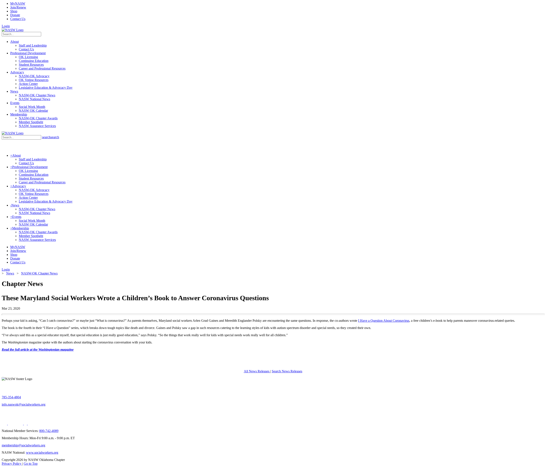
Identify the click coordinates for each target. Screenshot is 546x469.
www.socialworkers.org (42, 452)
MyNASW (17, 3)
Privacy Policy (12, 463)
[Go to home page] (12, 30)
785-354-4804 (11, 397)
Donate (15, 15)
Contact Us (17, 19)
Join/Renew (18, 7)
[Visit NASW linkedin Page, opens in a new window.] (16, 423)
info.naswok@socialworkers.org (23, 404)
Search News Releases (287, 371)
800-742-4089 (48, 431)
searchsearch (50, 137)
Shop (13, 11)
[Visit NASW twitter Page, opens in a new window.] (5, 423)
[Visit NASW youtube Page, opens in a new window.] (35, 423)
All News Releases (257, 371)
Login (6, 26)
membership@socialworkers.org (23, 445)
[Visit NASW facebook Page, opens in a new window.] (26, 423)
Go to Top (31, 463)
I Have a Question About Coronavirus (383, 320)
